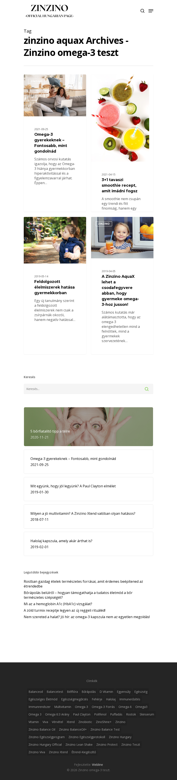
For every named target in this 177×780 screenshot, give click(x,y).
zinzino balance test (105, 729)
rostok (131, 714)
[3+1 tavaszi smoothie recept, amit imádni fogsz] (122, 165)
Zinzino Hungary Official (45, 744)
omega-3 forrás (103, 707)
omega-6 (125, 707)
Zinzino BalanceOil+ (73, 729)
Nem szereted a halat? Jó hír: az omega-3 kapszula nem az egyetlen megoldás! (87, 616)
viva (45, 722)
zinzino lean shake (79, 744)
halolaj (111, 699)
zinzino (120, 722)
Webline (97, 765)
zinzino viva (36, 752)
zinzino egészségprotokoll (86, 737)
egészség (140, 692)
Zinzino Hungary (120, 737)
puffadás (116, 714)
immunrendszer (39, 707)
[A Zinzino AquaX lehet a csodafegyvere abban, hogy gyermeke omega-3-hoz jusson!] (122, 285)
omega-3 (81, 707)
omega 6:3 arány (57, 714)
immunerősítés (129, 699)
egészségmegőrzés (74, 699)
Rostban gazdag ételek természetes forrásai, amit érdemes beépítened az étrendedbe (83, 584)
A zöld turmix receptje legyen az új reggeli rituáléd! (64, 610)
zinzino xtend (58, 752)
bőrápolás (89, 692)
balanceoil (35, 692)
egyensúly (124, 692)
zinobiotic (85, 722)
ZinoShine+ (104, 722)
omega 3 (34, 714)
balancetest (55, 692)
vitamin (33, 722)
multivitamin (62, 707)
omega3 (141, 707)
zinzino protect (107, 744)
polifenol (100, 714)
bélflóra (72, 692)
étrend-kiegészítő (83, 752)
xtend (71, 722)
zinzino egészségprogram (46, 737)
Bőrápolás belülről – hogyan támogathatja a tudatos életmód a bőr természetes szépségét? (78, 595)
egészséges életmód (42, 699)
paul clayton (81, 714)
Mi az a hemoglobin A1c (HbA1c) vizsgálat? (58, 604)
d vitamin (106, 692)
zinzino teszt (130, 744)
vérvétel (57, 722)
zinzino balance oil (41, 729)
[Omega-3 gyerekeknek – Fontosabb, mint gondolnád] (55, 143)
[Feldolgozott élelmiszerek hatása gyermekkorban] (55, 288)
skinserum (147, 714)
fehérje (97, 699)
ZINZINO (36, 81)
